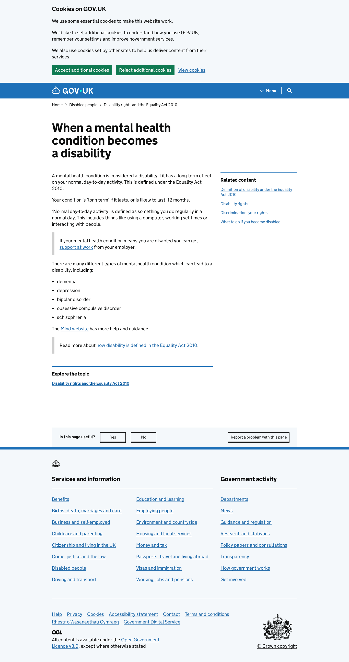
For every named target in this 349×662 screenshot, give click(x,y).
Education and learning (160, 499)
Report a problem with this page (259, 437)
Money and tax (151, 545)
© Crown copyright (277, 646)
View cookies (191, 70)
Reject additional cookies (145, 70)
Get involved (233, 579)
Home (57, 104)
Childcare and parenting (77, 533)
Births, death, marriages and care (87, 511)
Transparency (234, 556)
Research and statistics (245, 533)
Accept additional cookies (82, 70)
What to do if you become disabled (250, 221)
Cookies (95, 614)
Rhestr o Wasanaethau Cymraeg (85, 622)
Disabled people (83, 104)
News (226, 511)
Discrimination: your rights (243, 212)
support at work (76, 247)
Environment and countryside (166, 522)
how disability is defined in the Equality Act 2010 (147, 345)
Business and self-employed (81, 522)
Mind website (75, 329)
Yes (118, 437)
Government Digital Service (152, 622)
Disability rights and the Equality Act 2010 (140, 104)
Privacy (74, 614)
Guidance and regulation (246, 522)
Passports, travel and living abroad (172, 556)
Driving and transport (74, 579)
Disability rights (234, 203)
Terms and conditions (207, 614)
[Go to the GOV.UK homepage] (72, 90)
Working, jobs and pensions (164, 579)
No (148, 437)
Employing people (154, 511)
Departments (234, 499)
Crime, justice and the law (79, 556)
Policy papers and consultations (253, 545)
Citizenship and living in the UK (84, 545)
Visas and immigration (159, 568)
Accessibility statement (133, 614)
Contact (171, 614)
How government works (245, 568)
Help (57, 614)
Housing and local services (164, 533)
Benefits (60, 499)
